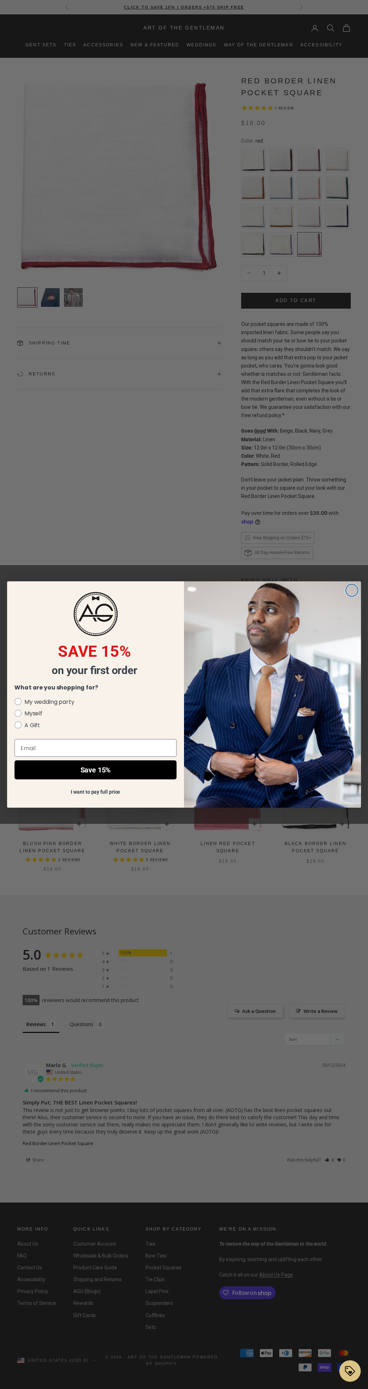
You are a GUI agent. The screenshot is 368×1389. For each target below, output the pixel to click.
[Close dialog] (352, 590)
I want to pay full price (95, 792)
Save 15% (95, 770)
